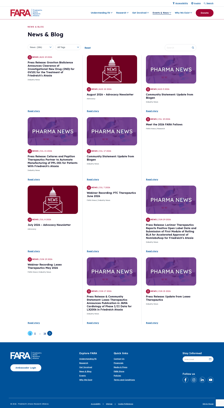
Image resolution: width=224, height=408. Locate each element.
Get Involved (139, 12)
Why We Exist (182, 12)
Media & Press (120, 367)
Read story (34, 111)
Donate (205, 13)
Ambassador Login (26, 367)
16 (45, 333)
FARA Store (119, 371)
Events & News (161, 12)
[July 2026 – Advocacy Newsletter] (53, 199)
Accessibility (95, 404)
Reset (88, 47)
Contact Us (119, 359)
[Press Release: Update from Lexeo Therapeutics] (171, 271)
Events (82, 375)
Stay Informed (192, 353)
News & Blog (85, 371)
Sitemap (109, 404)
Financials (118, 363)
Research (121, 12)
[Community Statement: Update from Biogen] (171, 69)
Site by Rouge (208, 404)
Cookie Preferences (125, 404)
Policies (117, 375)
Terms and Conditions (124, 380)
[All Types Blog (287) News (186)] (41, 47)
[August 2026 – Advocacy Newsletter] (112, 69)
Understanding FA (100, 12)
